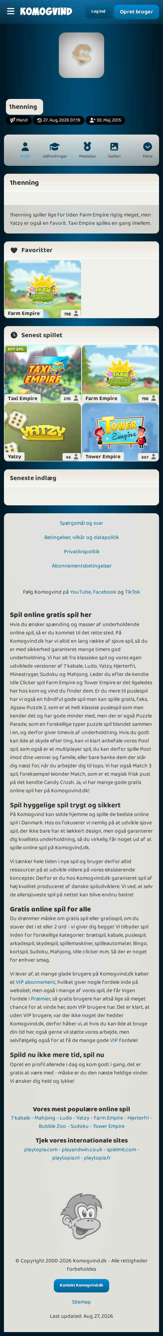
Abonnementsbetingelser (82, 566)
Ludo (66, 1118)
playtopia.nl (66, 1158)
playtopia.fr (97, 1158)
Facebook (104, 592)
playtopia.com (40, 1149)
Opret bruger (136, 12)
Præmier (40, 998)
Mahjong (44, 1118)
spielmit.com (121, 1149)
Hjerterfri (138, 1118)
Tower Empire (109, 1126)
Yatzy (82, 1118)
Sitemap (81, 1302)
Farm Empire (108, 1118)
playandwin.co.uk (82, 1149)
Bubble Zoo (52, 1126)
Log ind (98, 11)
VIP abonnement (35, 982)
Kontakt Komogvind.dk (81, 1285)
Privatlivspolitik (82, 551)
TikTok (132, 592)
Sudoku (79, 1126)
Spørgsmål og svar (81, 523)
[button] (147, 151)
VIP (114, 1040)
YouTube (80, 592)
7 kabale (20, 1118)
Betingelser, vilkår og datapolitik (81, 537)
